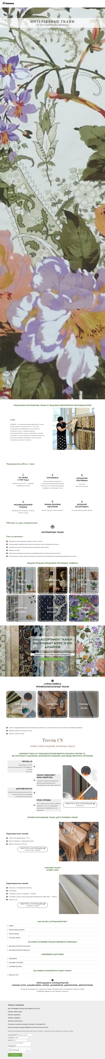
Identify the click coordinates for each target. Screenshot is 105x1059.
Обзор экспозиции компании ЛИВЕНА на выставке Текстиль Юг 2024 (28, 1027)
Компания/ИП (12, 1035)
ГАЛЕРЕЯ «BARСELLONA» (15, 1011)
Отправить (15, 1055)
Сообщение (12, 1046)
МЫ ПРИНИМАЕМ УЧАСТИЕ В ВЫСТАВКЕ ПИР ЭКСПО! (24, 1008)
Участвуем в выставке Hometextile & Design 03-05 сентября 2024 (26, 1024)
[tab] (52, 925)
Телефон (10, 1037)
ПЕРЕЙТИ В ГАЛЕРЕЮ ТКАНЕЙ (52, 659)
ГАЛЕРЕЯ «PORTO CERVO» (15, 1021)
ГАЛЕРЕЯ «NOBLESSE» (14, 1015)
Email (10, 1040)
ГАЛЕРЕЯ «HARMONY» (14, 1018)
